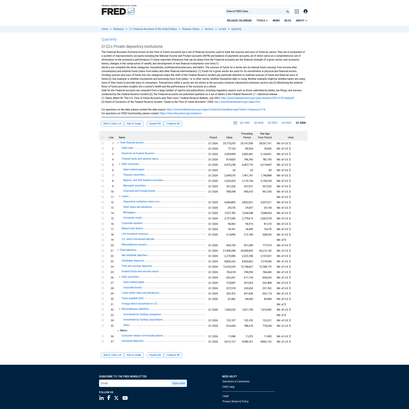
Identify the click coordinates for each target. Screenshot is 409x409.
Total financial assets (132, 142)
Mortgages (129, 212)
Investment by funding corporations (143, 319)
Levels (222, 29)
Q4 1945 (244, 122)
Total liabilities (128, 249)
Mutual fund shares (132, 228)
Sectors (209, 29)
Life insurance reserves (135, 233)
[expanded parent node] (118, 143)
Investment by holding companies (142, 314)
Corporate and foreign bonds (139, 190)
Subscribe (178, 383)
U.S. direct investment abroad (138, 239)
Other (126, 325)
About (300, 20)
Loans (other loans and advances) (140, 292)
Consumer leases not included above (142, 335)
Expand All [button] (155, 123)
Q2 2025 (259, 122)
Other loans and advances (137, 206)
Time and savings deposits (137, 266)
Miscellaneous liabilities (135, 308)
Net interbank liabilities (134, 255)
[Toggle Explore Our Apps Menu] (297, 11)
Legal (225, 395)
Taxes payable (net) (132, 298)
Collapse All (173, 354)
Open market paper (133, 169)
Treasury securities (134, 174)
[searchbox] (255, 11)
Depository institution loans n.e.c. (141, 201)
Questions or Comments (236, 381)
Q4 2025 (286, 122)
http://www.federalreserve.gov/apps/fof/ (237, 101)
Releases (118, 29)
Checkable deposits (133, 260)
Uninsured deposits (132, 341)
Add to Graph (134, 354)
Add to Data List (112, 354)
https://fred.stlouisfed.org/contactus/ (181, 113)
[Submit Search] (287, 11)
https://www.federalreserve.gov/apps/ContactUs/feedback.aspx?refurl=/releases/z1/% (216, 109)
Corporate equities (132, 223)
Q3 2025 (272, 122)
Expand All (155, 354)
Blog (288, 20)
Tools (261, 20)
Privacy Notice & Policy (235, 401)
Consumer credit (132, 217)
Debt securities (130, 164)
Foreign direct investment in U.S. (140, 303)
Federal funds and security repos (140, 158)
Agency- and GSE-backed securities (143, 180)
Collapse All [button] (173, 123)
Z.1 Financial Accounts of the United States (153, 29)
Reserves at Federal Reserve (138, 153)
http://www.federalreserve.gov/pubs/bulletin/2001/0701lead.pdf (257, 98)
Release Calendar (239, 20)
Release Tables (191, 29)
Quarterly (236, 29)
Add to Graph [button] (134, 123)
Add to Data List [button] (112, 123)
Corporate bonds (132, 287)
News (276, 20)
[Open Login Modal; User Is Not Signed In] (306, 11)
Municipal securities (134, 185)
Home (104, 29)
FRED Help (228, 386)
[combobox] (254, 11)
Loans (125, 196)
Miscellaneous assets (134, 244)
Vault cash (127, 148)
